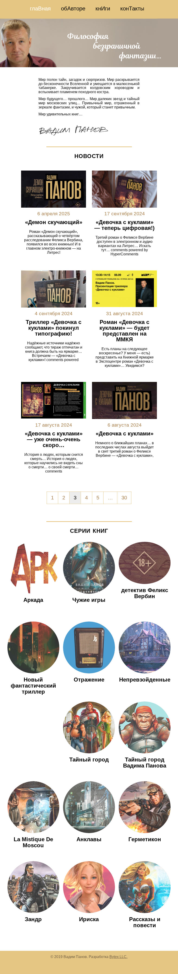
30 (124, 498)
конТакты (132, 8)
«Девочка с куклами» (124, 433)
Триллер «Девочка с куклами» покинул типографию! (53, 327)
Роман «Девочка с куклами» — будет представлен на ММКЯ (124, 330)
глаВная (40, 8)
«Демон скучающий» (53, 222)
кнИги (102, 8)
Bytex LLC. (118, 957)
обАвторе (73, 8)
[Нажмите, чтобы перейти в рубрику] (33, 595)
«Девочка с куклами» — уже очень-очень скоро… (54, 439)
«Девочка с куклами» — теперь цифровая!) (124, 225)
